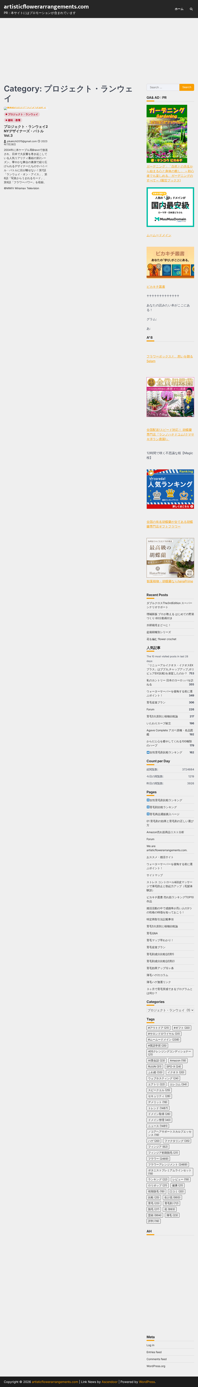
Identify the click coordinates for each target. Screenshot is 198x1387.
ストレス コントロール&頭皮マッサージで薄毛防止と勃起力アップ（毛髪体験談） (170, 886)
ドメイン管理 (159, 1119)
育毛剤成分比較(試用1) (160, 954)
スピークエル (159, 1090)
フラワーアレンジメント (167, 1164)
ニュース (157, 1125)
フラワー (158, 1158)
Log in (150, 1345)
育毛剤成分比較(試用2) (161, 961)
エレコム (178, 1084)
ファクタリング (177, 1140)
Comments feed (157, 1359)
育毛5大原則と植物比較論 (162, 716)
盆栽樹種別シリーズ (159, 632)
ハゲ (154, 1140)
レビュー (180, 1179)
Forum (150, 709)
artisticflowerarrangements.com (46, 7)
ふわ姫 (155, 1072)
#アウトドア (158, 1027)
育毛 (154, 1203)
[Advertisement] (99, 47)
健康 (177, 1185)
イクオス (175, 1072)
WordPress (147, 1382)
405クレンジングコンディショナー (169, 1053)
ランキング (157, 1179)
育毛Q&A (152, 933)
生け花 (172, 1197)
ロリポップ (157, 1185)
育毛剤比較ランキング (163, 807)
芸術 (154, 1215)
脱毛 (153, 1209)
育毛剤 (171, 1203)
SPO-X (173, 1066)
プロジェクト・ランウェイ (23, 114)
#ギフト (182, 1027)
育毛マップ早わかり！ (160, 940)
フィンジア (158, 1146)
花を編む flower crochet (161, 639)
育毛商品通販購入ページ (164, 814)
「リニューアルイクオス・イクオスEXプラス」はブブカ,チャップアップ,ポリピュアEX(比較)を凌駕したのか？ (170, 669)
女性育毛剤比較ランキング (166, 752)
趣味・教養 (14, 120)
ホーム (179, 9)
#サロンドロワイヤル (164, 1033)
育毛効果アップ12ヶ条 (160, 968)
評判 (153, 1221)
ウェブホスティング (163, 1078)
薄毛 (172, 1215)
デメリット (157, 1102)
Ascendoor (110, 1382)
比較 (153, 1197)
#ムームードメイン (163, 1039)
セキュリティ (159, 1096)
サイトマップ (155, 875)
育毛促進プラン (156, 702)
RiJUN (154, 1066)
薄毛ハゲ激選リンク (159, 982)
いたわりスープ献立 (159, 723)
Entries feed (154, 1352)
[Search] (191, 9)
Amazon (178, 1060)
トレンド (158, 1108)
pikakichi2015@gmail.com (22, 141)
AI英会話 (156, 1060)
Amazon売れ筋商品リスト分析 (165, 832)
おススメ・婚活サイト (160, 857)
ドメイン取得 (159, 1113)
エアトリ (156, 1084)
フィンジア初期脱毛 (163, 1152)
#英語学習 (157, 1045)
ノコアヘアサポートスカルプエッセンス (169, 1133)
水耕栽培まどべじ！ (159, 625)
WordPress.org (156, 1366)
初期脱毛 (156, 1191)
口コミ (177, 1191)
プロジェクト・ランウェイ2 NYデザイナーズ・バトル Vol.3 (26, 131)
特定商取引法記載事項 (160, 919)
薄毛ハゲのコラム (157, 975)
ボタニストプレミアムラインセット (169, 1172)
